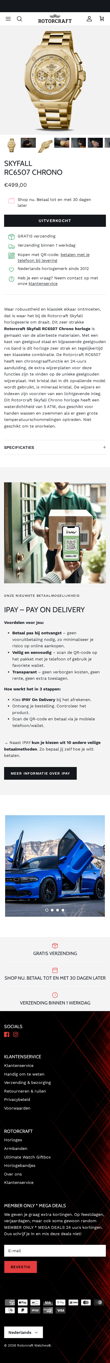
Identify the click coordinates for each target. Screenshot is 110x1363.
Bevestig (20, 1267)
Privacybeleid (17, 1099)
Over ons (13, 1174)
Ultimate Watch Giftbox (27, 1157)
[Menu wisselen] (8, 18)
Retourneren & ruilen (25, 1091)
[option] (55, 80)
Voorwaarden (17, 1108)
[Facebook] (6, 1035)
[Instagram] (15, 1035)
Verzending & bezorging (27, 1082)
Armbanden (15, 1148)
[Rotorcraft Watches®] (55, 19)
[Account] (88, 18)
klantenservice (43, 283)
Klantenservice (19, 1065)
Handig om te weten (24, 1074)
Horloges (13, 1139)
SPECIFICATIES (19, 447)
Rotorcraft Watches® (34, 1345)
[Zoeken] (22, 18)
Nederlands (19, 1332)
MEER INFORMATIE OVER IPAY (40, 773)
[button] (46, 910)
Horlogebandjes (19, 1165)
